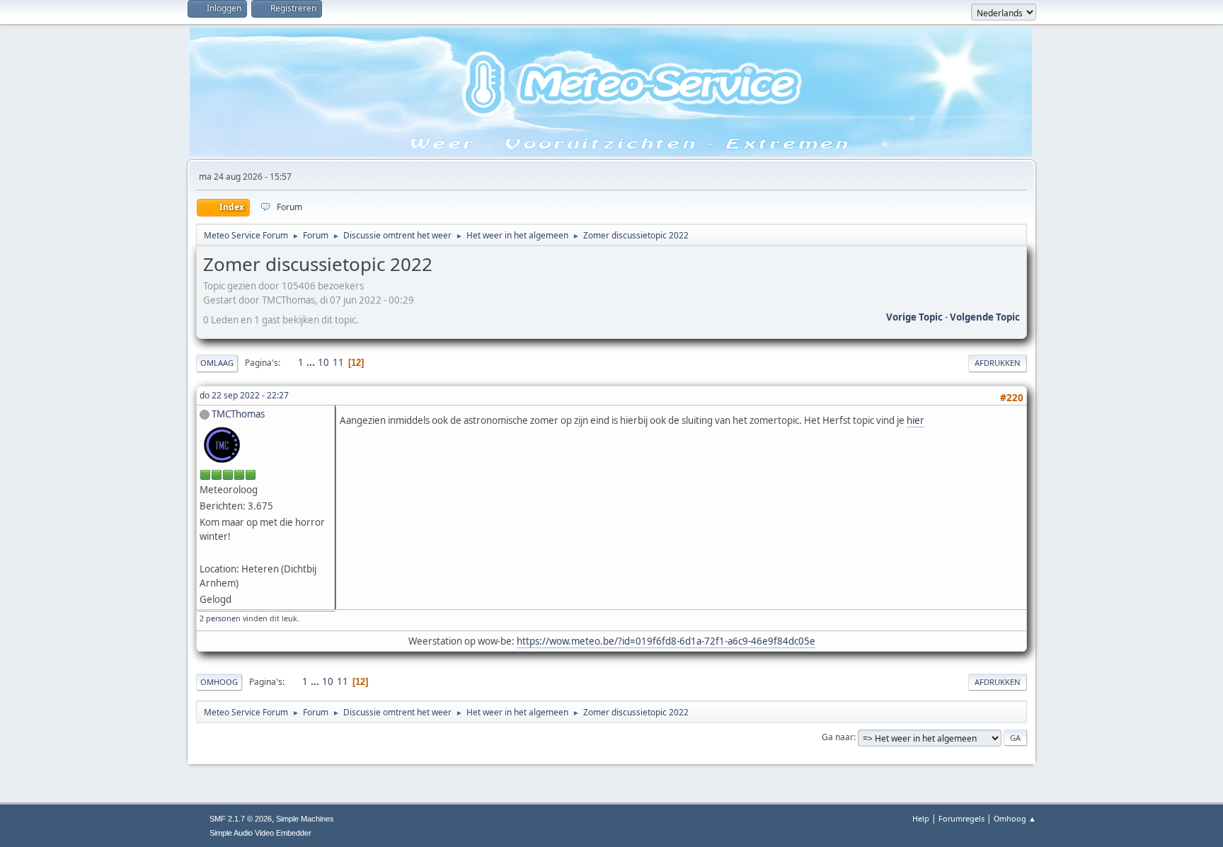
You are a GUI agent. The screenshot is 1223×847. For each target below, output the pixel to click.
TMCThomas (238, 414)
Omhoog (219, 681)
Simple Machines (305, 818)
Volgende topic (985, 317)
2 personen (220, 618)
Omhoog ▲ (1015, 818)
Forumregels (961, 818)
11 (338, 362)
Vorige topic (914, 317)
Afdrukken (998, 362)
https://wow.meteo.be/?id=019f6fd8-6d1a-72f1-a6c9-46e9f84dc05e (666, 641)
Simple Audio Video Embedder (260, 833)
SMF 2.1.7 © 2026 (240, 818)
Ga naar (838, 737)
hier (915, 420)
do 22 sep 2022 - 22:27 (244, 395)
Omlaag (217, 362)
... (311, 362)
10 (323, 362)
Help (920, 818)
